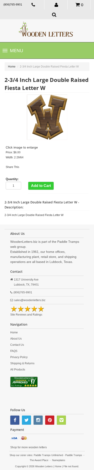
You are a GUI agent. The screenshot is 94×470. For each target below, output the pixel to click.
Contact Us (17, 344)
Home (12, 66)
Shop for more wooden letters (28, 447)
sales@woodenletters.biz (29, 300)
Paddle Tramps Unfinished (48, 455)
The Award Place (39, 460)
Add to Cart (41, 186)
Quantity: (12, 179)
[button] (56, 4)
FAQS (13, 351)
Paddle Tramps (73, 455)
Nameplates (58, 460)
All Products (17, 369)
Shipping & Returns (22, 363)
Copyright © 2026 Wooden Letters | (35, 466)
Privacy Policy (19, 357)
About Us (16, 338)
